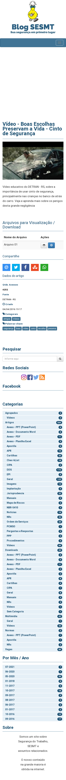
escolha (42, 328)
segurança (8, 328)
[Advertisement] (33, 83)
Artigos (7, 319)
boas (18, 328)
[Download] (51, 245)
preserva (52, 328)
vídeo (25, 328)
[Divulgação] (33, 160)
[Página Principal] (33, 11)
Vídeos (16, 319)
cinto (33, 328)
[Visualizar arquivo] (44, 245)
